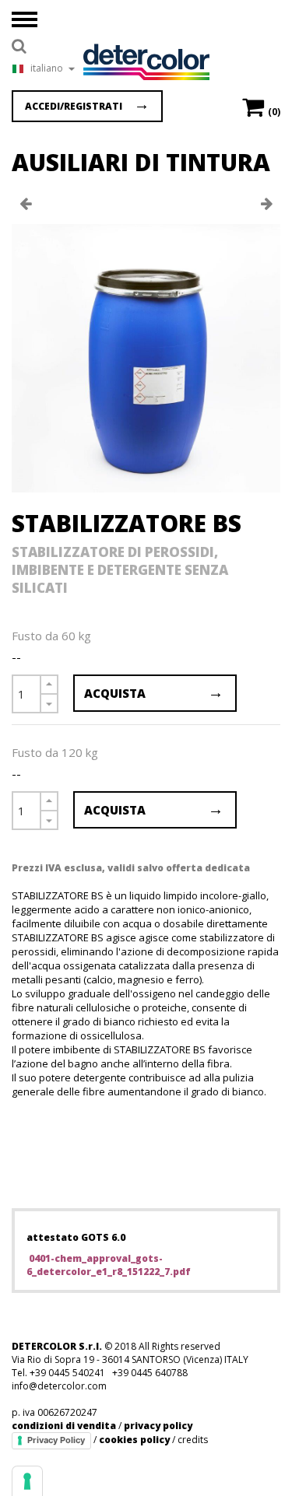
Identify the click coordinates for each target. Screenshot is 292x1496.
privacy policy (158, 1425)
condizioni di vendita (64, 1425)
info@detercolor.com (59, 1386)
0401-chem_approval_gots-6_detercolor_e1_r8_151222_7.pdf (108, 1265)
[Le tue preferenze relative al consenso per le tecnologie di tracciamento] (27, 1481)
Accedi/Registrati (73, 106)
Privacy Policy (56, 1440)
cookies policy (134, 1439)
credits (193, 1439)
